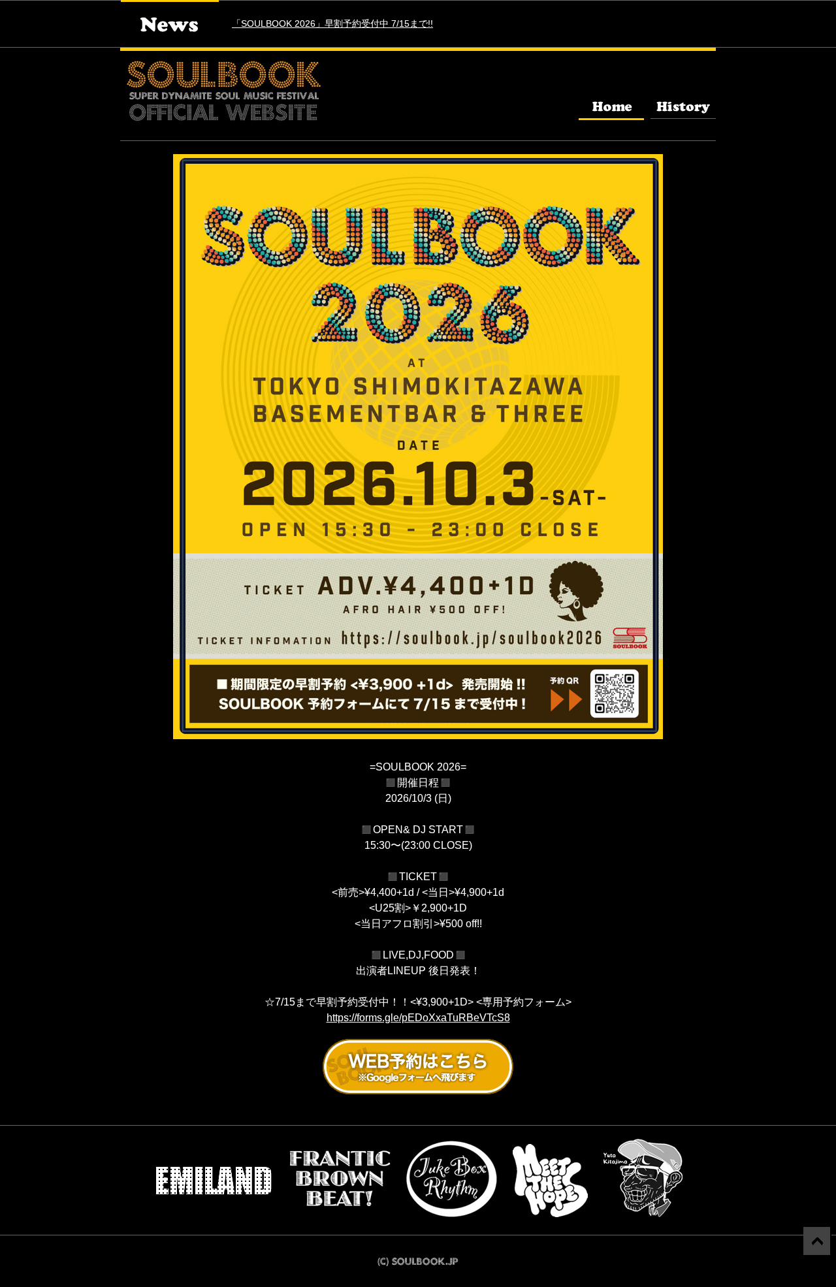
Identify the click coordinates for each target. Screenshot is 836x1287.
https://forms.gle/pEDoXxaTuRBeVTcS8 (418, 1017)
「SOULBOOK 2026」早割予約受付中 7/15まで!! (332, 23)
